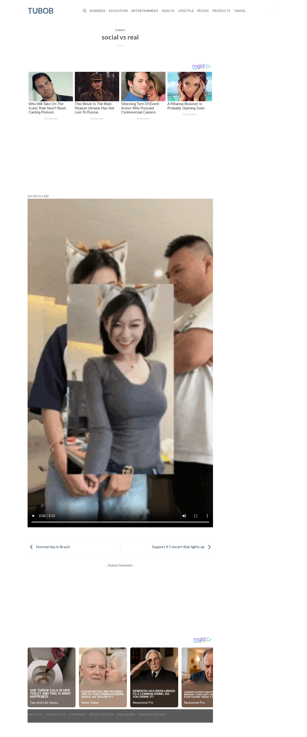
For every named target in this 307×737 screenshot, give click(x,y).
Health (168, 11)
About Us (35, 714)
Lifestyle (186, 11)
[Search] (84, 10)
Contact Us (55, 714)
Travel (240, 11)
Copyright (77, 714)
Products (221, 11)
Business (97, 11)
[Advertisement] (120, 157)
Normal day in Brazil (52, 547)
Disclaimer (126, 714)
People (203, 11)
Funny (120, 30)
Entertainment (145, 11)
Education (118, 11)
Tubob (40, 11)
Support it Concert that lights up (178, 547)
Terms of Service (152, 714)
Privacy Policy (101, 714)
